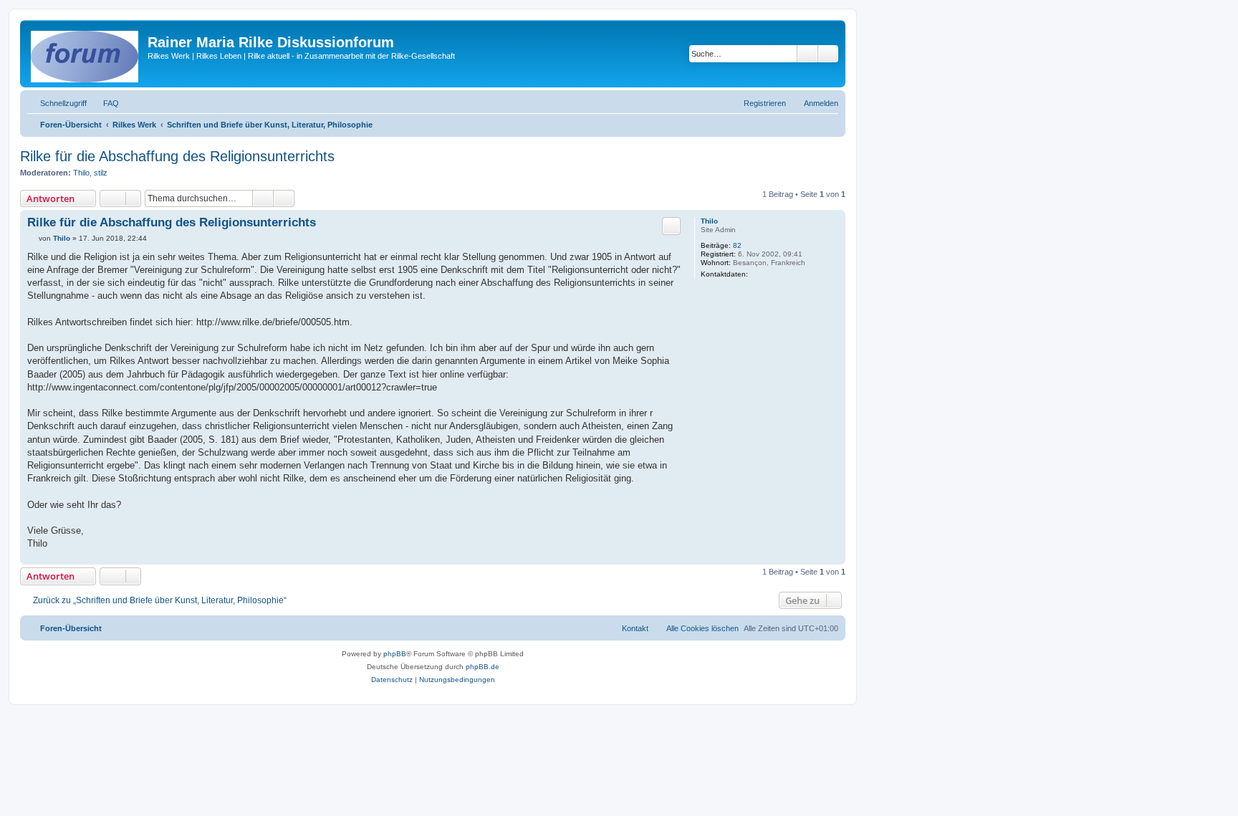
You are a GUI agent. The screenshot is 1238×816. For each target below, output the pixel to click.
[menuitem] (104, 103)
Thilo (81, 172)
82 (737, 245)
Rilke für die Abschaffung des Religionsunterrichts (177, 156)
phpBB (394, 654)
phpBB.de (482, 667)
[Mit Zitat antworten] (671, 225)
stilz (100, 172)
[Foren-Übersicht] (86, 54)
